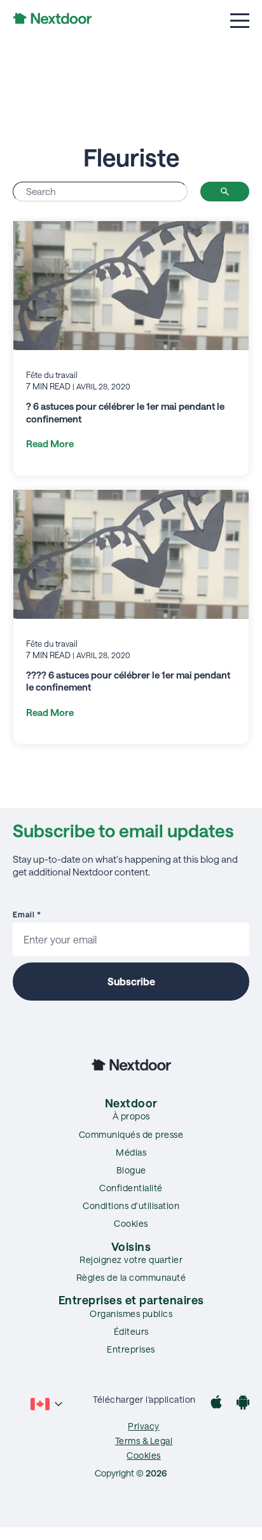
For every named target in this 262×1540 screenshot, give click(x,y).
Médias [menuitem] (131, 1152)
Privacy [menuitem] (144, 1426)
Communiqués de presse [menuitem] (131, 1134)
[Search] (224, 191)
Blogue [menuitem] (131, 1170)
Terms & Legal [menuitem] (144, 1440)
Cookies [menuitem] (131, 1223)
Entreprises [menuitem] (131, 1349)
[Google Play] (243, 1403)
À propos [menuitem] (131, 1116)
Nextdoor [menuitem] (131, 1103)
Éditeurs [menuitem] (131, 1331)
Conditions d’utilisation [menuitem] (131, 1205)
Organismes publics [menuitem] (131, 1313)
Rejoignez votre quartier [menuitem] (131, 1259)
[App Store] (216, 1403)
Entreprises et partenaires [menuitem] (131, 1300)
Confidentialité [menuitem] (131, 1187)
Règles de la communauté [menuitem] (131, 1277)
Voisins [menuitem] (131, 1246)
